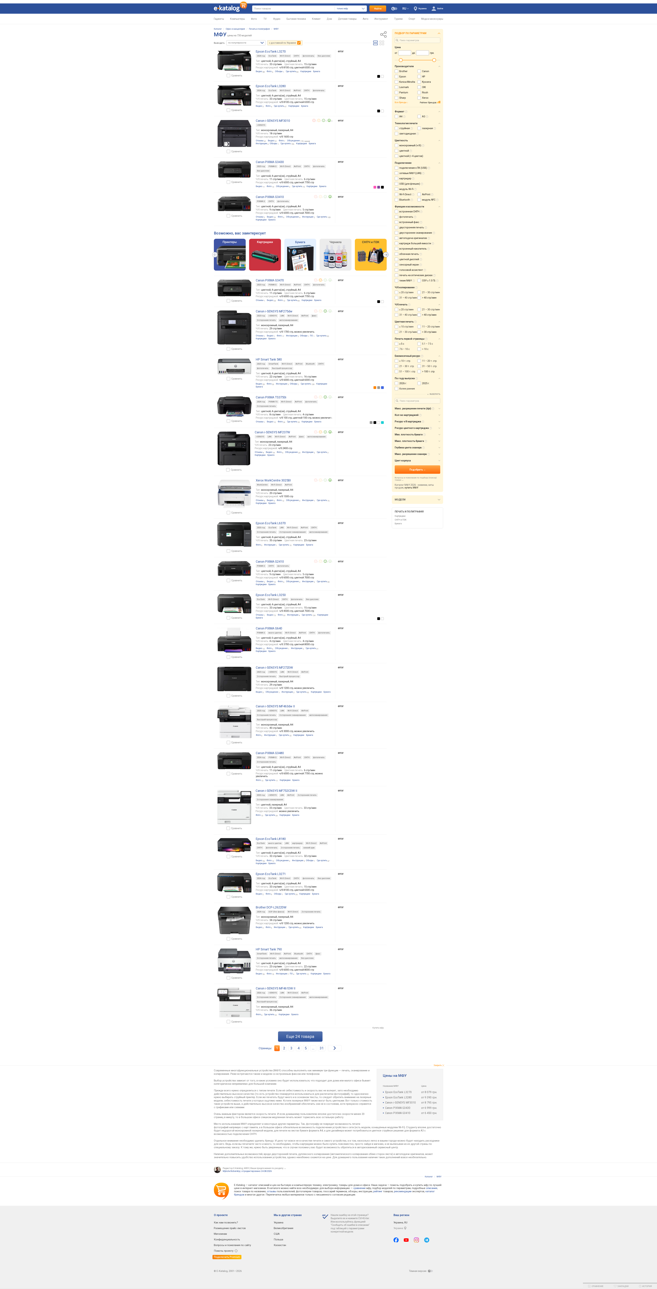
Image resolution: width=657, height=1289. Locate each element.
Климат (316, 18)
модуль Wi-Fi (406, 189)
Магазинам (220, 1233)
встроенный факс (409, 222)
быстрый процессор (282, 368)
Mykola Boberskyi (231, 1171)
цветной (404, 150)
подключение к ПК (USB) (413, 167)
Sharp (402, 97)
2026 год (261, 993)
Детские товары (347, 18)
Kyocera (426, 81)
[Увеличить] (234, 61)
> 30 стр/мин (429, 332)
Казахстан (280, 1245)
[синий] (382, 387)
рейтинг (377, 1191)
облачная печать (409, 254)
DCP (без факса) (276, 912)
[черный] (378, 76)
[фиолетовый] (378, 187)
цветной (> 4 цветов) (411, 156)
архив (307, 141)
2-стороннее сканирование (292, 532)
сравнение (359, 1188)
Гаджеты (219, 18)
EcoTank (272, 56)
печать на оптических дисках (416, 275)
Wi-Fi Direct (285, 56)
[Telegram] (426, 1240)
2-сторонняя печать (266, 320)
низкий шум (308, 848)
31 (322, 1048)
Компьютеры (237, 18)
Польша (278, 1239)
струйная (404, 128)
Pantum (403, 92)
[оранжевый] (374, 387)
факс (314, 316)
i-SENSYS (261, 125)
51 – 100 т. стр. (407, 371)
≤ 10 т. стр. (405, 361)
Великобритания (283, 1228)
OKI (424, 87)
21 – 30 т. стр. (406, 366)
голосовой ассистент (411, 270)
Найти (378, 8)
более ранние (407, 388)
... (313, 1048)
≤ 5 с (401, 343)
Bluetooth (310, 364)
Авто (365, 18)
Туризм (398, 18)
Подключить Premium (227, 1257)
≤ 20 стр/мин (406, 292)
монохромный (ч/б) (410, 145)
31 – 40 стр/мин (408, 297)
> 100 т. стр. (428, 371)
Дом (329, 18)
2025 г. (426, 383)
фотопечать (308, 56)
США (277, 1233)
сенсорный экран (409, 264)
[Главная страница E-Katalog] (230, 8)
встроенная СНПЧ (409, 211)
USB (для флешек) (409, 183)
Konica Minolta (407, 81)
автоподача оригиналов (413, 238)
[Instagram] (416, 1240)
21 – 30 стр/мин (431, 292)
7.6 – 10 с (404, 349)
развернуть (435, 394)
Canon (425, 71)
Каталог (218, 29)
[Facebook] (396, 1240)
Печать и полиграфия (259, 29)
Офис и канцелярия (235, 29)
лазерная (427, 128)
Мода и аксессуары (432, 18)
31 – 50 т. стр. (429, 366)
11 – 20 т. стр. (429, 361)
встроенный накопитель (413, 248)
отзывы (271, 1191)
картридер (297, 843)
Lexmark (404, 87)
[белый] (382, 76)
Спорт (412, 18)
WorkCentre (262, 485)
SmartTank (273, 364)
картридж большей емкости (415, 243)
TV (265, 18)
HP (423, 76)
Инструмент (381, 18)
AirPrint (297, 90)
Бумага (398, 523)
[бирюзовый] (382, 422)
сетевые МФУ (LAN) (410, 173)
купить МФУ (411, 487)
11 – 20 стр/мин (431, 326)
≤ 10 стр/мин (406, 326)
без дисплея (324, 56)
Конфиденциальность (227, 1239)
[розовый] (374, 187)
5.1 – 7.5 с (427, 343)
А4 (400, 116)
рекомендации (402, 1191)
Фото (254, 18)
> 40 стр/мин (429, 297)
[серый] (378, 387)
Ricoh (425, 92)
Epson (402, 76)
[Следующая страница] (335, 1048)
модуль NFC (428, 199)
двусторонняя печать (411, 227)
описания (431, 1188)
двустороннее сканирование (415, 232)
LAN (282, 316)
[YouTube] (406, 1240)
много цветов (275, 633)
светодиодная (407, 133)
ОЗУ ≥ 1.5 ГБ (428, 280)
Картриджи (400, 516)
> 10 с (425, 349)
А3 (423, 116)
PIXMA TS (273, 402)
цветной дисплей (409, 259)
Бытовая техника (296, 18)
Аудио (276, 18)
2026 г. (403, 383)
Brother (403, 71)
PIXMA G (272, 166)
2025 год (261, 527)
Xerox (425, 97)
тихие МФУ (405, 280)
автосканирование (288, 320)
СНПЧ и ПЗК (401, 520)
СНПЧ (296, 56)
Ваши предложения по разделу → (268, 1168)
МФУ (276, 29)
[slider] (401, 60)
